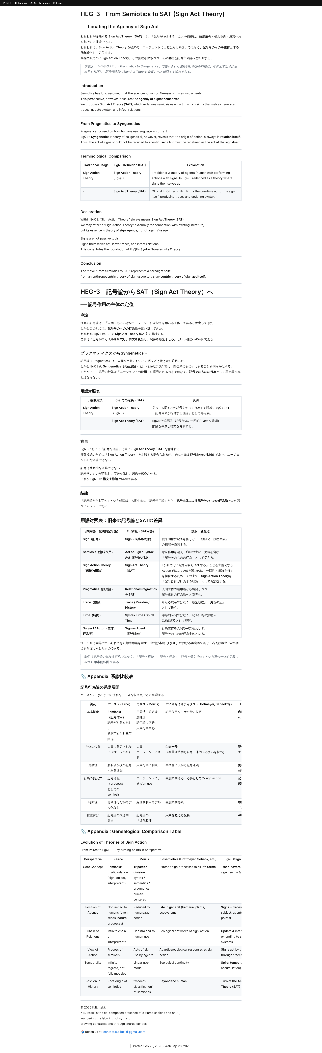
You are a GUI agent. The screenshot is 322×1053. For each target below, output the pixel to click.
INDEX (7, 3)
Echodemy (21, 3)
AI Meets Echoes (39, 3)
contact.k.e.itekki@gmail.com (124, 1032)
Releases (57, 3)
